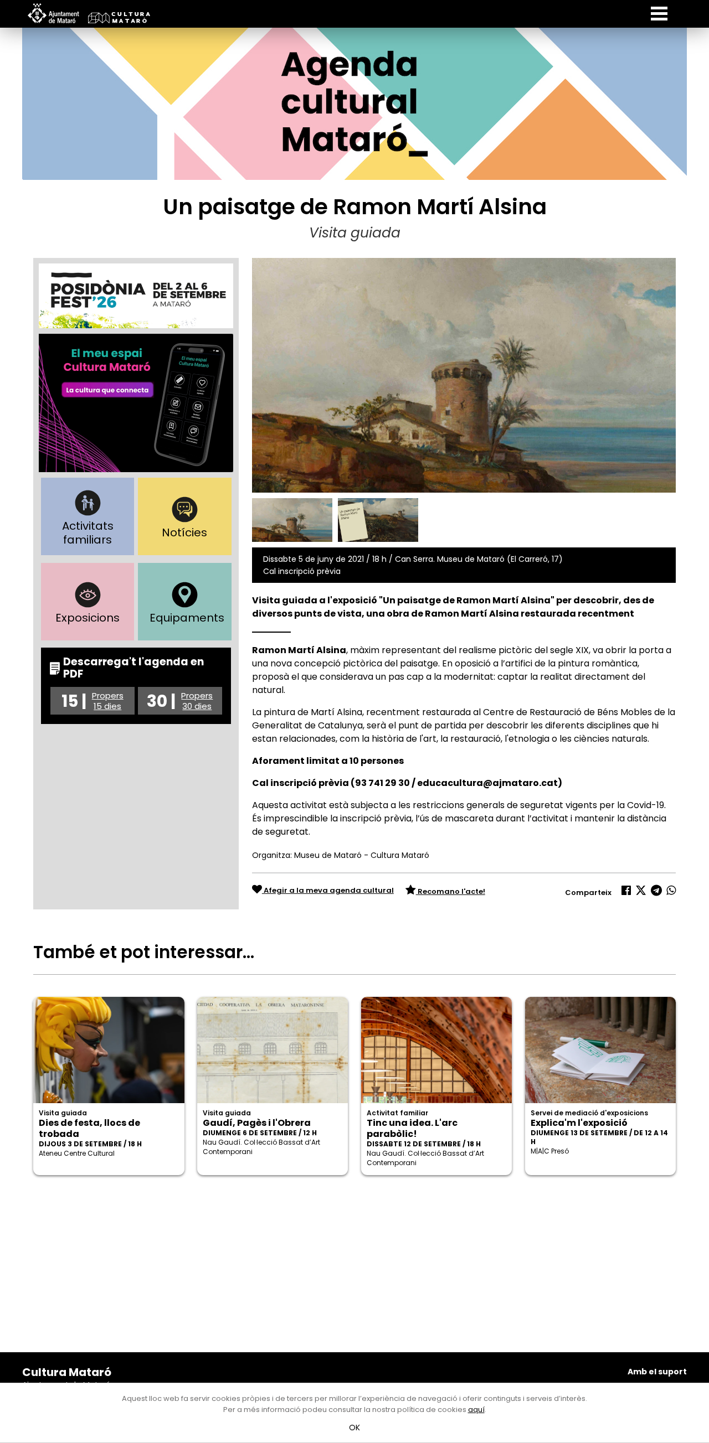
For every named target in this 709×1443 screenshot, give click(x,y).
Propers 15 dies (108, 700)
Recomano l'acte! (450, 891)
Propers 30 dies (197, 700)
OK (355, 1427)
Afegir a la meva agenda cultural (328, 890)
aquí (476, 1409)
